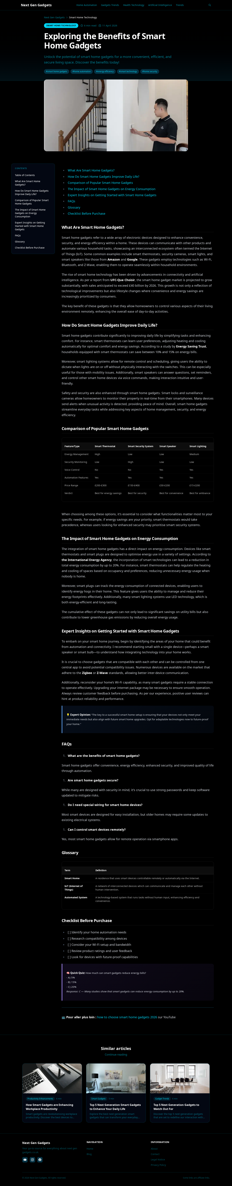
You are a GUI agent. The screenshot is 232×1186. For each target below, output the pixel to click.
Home (90, 1148)
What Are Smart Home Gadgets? (27, 183)
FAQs (18, 235)
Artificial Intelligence (160, 5)
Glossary (20, 241)
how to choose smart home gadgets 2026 (127, 1017)
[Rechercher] (209, 5)
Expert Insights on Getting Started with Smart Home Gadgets (30, 226)
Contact (155, 1154)
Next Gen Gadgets (54, 17)
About (154, 1148)
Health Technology (133, 5)
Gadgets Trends (110, 5)
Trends (180, 5)
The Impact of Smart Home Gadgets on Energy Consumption (30, 213)
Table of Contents (25, 175)
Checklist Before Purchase (29, 247)
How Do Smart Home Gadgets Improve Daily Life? (32, 192)
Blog (89, 1154)
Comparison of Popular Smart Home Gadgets (32, 202)
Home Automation (86, 5)
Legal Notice (158, 1159)
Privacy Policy (158, 1165)
